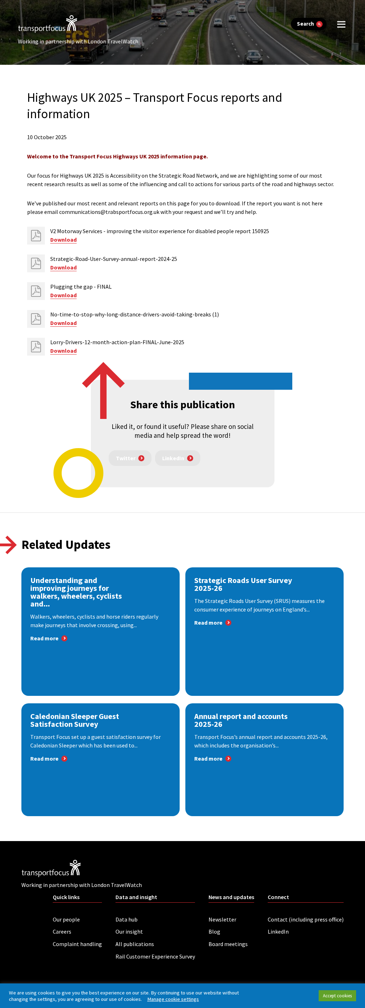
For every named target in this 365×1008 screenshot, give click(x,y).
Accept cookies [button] (337, 996)
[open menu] (341, 24)
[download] (36, 236)
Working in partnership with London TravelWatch (78, 41)
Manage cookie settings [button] (173, 999)
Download (63, 239)
